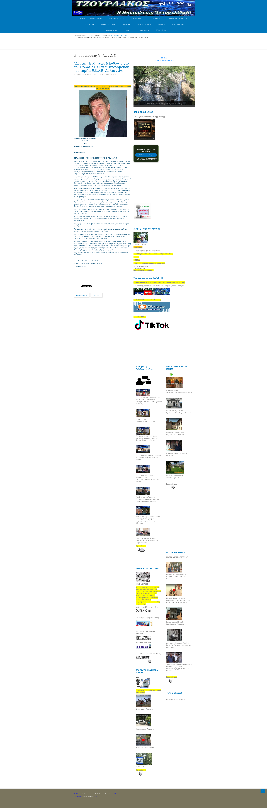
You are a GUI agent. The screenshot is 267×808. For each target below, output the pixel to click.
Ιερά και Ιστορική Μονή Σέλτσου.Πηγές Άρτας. (174, 477)
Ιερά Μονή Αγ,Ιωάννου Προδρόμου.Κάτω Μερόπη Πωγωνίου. (179, 412)
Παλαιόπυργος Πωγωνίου (145, 729)
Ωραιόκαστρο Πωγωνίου (144, 709)
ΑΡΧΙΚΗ (82, 19)
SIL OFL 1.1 (97, 796)
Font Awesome (78, 796)
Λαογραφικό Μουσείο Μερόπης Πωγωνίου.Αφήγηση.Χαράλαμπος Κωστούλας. (178, 645)
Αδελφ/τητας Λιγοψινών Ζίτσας (147, 618)
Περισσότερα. (171, 484)
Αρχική (91, 35)
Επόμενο (96, 295)
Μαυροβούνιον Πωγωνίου (145, 748)
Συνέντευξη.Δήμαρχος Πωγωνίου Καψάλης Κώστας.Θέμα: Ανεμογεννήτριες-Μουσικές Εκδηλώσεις (148, 520)
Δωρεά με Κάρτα (146, 155)
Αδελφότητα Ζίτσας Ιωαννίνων (147, 607)
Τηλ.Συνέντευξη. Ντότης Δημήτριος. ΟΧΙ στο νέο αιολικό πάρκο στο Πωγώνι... (149, 457)
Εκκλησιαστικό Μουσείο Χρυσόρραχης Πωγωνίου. (175, 623)
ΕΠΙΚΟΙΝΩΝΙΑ (161, 30)
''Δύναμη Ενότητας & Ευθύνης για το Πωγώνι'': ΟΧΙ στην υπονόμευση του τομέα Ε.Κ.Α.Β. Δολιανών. (101, 67)
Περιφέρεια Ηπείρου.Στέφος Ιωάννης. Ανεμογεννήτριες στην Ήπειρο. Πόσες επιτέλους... (147, 438)
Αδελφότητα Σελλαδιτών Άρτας (148, 654)
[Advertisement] (112, 44)
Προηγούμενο (82, 295)
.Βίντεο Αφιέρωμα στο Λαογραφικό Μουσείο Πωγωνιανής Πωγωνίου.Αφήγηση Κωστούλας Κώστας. (179, 667)
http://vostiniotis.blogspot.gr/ (175, 699)
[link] (153, 254)
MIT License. (117, 794)
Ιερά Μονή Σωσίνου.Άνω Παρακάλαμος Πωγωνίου (175, 433)
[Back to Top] (263, 791)
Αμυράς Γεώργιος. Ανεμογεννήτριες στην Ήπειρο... (147, 420)
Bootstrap (76, 794)
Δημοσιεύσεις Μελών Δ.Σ (120, 35)
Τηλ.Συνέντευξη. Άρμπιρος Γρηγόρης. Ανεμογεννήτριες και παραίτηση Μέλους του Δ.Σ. (147, 499)
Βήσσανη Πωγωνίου (143, 642)
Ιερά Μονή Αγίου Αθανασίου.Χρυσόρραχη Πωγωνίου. (179, 391)
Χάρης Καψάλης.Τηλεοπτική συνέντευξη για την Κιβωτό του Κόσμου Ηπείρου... (147, 540)
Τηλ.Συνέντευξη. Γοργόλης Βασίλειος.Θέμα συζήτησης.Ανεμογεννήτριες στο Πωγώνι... (147, 478)
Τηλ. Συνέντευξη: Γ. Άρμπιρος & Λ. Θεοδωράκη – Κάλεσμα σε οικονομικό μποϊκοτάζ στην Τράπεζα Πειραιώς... (149, 400)
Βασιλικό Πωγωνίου (143, 767)
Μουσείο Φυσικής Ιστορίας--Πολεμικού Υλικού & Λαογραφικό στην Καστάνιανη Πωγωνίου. (178, 600)
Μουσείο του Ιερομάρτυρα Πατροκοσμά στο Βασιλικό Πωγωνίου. (176, 577)
